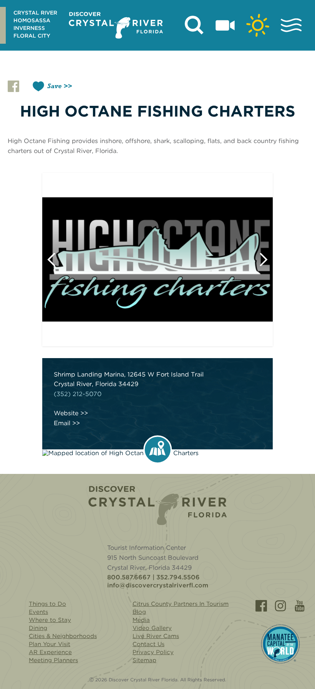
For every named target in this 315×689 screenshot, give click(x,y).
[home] (116, 25)
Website (66, 413)
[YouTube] (299, 606)
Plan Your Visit (49, 644)
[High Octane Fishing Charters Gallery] (157, 259)
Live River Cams (156, 636)
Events (38, 611)
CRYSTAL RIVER (35, 13)
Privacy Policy (153, 652)
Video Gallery (152, 628)
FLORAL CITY (31, 36)
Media (141, 620)
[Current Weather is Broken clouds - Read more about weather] (257, 25)
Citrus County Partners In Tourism (181, 603)
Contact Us (148, 644)
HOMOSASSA (31, 20)
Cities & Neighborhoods (63, 636)
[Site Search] (194, 25)
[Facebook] (261, 606)
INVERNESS (29, 28)
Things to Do (47, 603)
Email (62, 423)
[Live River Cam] (225, 25)
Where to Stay (50, 620)
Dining (38, 628)
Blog (139, 611)
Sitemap (144, 660)
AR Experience (50, 652)
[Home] (157, 505)
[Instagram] (280, 606)
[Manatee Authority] (280, 644)
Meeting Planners (53, 660)
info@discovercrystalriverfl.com (157, 585)
